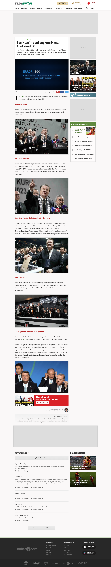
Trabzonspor (68, 8)
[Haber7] (27, 549)
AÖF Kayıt (67, 548)
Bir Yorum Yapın (42, 458)
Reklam (48, 552)
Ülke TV (55, 563)
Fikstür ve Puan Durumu (77, 3)
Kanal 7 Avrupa (46, 563)
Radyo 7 (36, 563)
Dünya (25, 339)
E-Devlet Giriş (67, 550)
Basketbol (24, 8)
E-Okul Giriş (67, 552)
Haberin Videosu (83, 95)
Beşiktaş (39, 8)
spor (23, 96)
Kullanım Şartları (51, 545)
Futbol (17, 8)
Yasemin (82, 563)
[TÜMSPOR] (23, 3)
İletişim (48, 554)
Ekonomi (35, 337)
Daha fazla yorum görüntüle (41, 527)
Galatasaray (58, 8)
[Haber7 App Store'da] (89, 547)
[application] (42, 74)
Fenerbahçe (48, 8)
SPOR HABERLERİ (20, 39)
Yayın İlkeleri (50, 548)
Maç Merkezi (78, 8)
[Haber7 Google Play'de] (89, 553)
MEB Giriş (66, 545)
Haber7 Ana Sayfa (91, 3)
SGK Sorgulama (68, 554)
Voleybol (32, 8)
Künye (48, 550)
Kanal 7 (26, 563)
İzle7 (67, 563)
